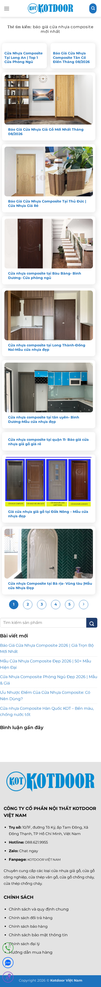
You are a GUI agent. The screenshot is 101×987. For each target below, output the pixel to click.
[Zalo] (7, 963)
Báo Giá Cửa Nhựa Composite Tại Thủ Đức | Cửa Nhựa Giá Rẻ (47, 203)
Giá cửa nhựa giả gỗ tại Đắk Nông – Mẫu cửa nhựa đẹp (48, 514)
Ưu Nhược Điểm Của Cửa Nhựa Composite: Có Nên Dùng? (45, 695)
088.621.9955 (36, 842)
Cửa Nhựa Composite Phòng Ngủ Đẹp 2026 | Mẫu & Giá (48, 679)
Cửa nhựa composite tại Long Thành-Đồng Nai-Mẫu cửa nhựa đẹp (46, 347)
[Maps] (7, 978)
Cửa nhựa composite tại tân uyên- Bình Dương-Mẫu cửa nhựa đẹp (43, 419)
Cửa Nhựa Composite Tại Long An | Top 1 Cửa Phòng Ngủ (23, 57)
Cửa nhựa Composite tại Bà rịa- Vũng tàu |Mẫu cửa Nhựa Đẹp (50, 586)
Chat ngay (28, 850)
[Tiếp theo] (83, 604)
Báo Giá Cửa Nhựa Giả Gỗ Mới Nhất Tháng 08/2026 (46, 131)
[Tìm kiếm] (93, 8)
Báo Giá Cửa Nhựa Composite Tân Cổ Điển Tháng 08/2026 (71, 57)
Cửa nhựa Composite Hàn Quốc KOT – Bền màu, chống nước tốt (47, 711)
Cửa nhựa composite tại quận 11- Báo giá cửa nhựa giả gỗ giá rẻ (48, 442)
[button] (7, 8)
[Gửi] (91, 623)
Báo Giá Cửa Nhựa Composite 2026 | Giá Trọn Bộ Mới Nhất (47, 648)
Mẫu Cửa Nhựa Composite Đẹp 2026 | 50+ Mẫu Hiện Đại (45, 664)
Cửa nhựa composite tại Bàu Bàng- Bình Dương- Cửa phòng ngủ (44, 275)
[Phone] (7, 948)
